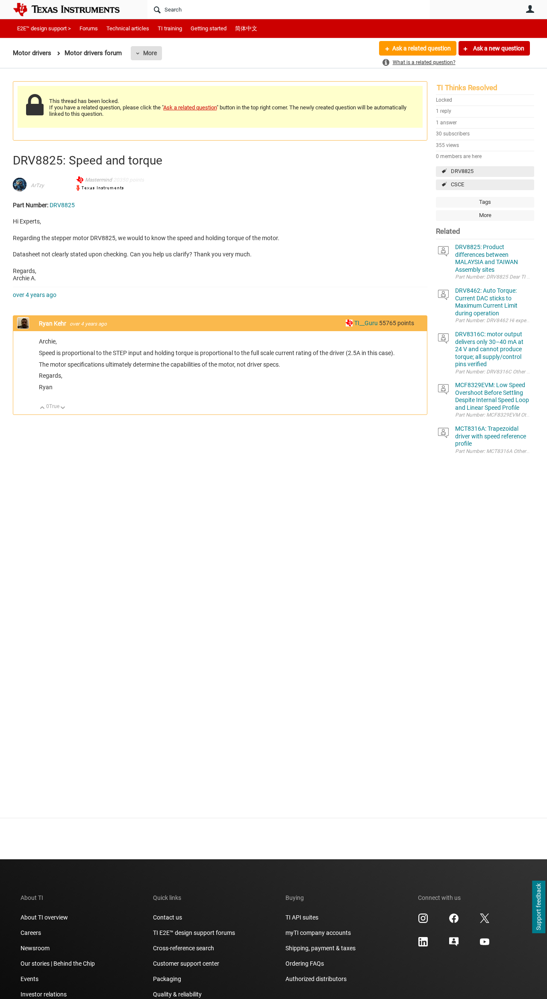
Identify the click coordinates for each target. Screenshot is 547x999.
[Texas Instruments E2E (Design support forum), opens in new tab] (454, 944)
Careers (31, 932)
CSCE (457, 184)
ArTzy (37, 185)
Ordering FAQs (304, 963)
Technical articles (127, 28)
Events (29, 978)
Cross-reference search (183, 948)
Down (63, 408)
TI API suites (301, 917)
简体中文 (246, 28)
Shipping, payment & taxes (320, 948)
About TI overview (44, 917)
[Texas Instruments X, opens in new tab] (484, 921)
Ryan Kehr (53, 323)
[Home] (72, 9)
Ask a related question (421, 48)
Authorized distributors (316, 978)
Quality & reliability (177, 994)
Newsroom (35, 948)
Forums (88, 28)
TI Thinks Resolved (467, 87)
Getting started (208, 28)
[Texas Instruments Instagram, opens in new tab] (423, 921)
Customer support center (186, 963)
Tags (485, 202)
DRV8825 (462, 171)
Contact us (167, 917)
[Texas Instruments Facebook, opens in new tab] (454, 921)
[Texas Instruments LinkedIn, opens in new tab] (423, 944)
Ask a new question (498, 48)
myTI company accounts (318, 932)
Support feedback (538, 907)
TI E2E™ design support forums (194, 932)
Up (42, 408)
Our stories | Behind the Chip (58, 963)
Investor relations (44, 994)
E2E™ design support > (44, 28)
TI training (170, 28)
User (530, 9)
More (150, 53)
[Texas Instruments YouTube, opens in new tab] (484, 944)
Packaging (167, 978)
